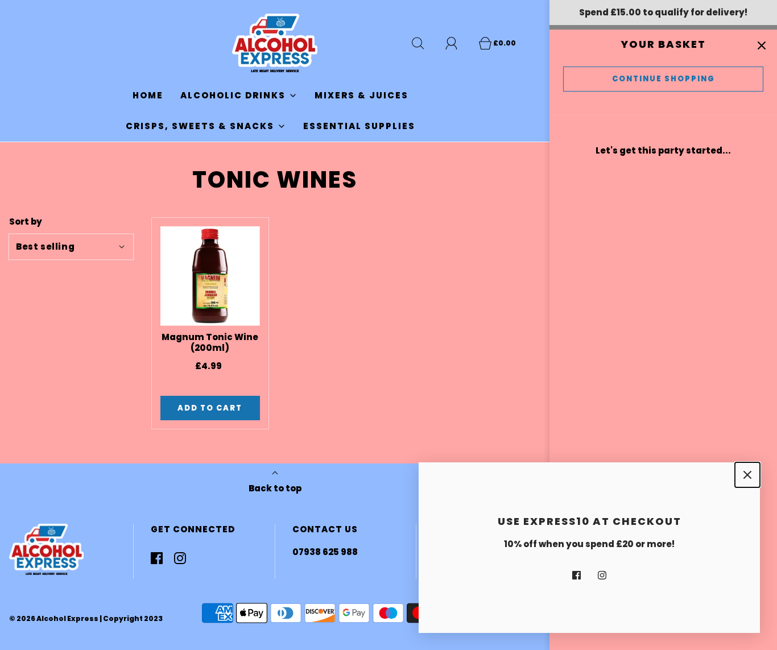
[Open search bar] (424, 43)
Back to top (275, 488)
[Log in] (457, 43)
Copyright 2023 (133, 618)
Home (148, 95)
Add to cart (209, 408)
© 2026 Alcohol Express (53, 618)
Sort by (25, 221)
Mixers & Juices (361, 95)
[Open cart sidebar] (761, 45)
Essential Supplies (359, 126)
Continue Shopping (663, 78)
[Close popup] (747, 474)
